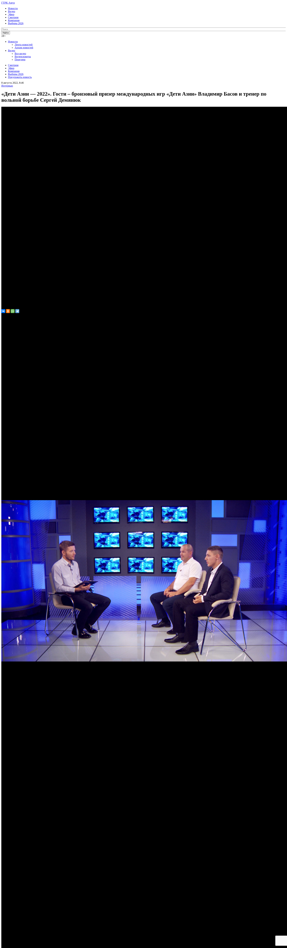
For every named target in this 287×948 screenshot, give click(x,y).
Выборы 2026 (15, 23)
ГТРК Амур (8, 2)
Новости (13, 8)
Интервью (7, 85)
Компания (13, 20)
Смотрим (13, 17)
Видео (11, 11)
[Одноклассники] (8, 311)
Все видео (20, 53)
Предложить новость (20, 77)
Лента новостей (24, 44)
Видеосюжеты (23, 56)
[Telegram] (17, 311)
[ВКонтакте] (3, 311)
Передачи (20, 59)
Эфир (11, 14)
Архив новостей (24, 47)
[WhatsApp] (13, 311)
